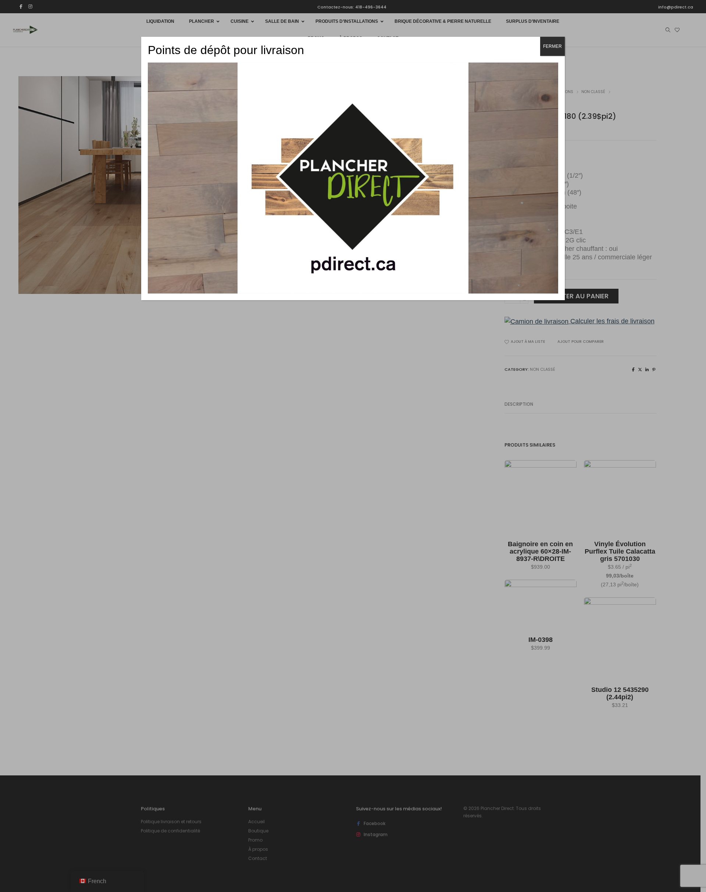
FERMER (552, 46)
